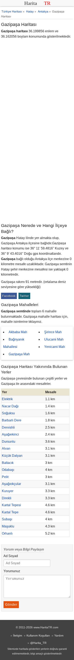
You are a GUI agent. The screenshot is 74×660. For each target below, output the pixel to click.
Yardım (59, 635)
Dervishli (8, 427)
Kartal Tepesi (11, 505)
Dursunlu (8, 441)
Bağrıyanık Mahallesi (13, 343)
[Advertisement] (37, 183)
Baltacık (8, 463)
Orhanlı (7, 533)
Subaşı (7, 519)
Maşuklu (8, 526)
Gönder (11, 604)
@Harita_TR (38, 642)
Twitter (24, 295)
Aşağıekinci (10, 434)
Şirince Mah (53, 332)
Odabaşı (8, 469)
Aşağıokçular (11, 484)
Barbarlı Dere (11, 420)
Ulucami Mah (54, 339)
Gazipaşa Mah (19, 354)
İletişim (17, 635)
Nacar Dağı (10, 406)
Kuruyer (7, 491)
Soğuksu (8, 413)
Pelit (5, 477)
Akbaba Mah (18, 332)
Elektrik (7, 399)
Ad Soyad (10, 556)
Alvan (6, 448)
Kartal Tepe (10, 512)
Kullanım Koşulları (38, 635)
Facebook (9, 295)
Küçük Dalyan (12, 455)
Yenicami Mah (54, 346)
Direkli (6, 498)
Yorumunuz (11, 571)
